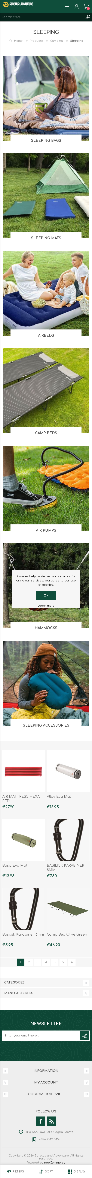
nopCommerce (54, 1162)
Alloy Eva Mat (59, 797)
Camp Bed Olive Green (67, 934)
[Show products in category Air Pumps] (46, 488)
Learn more (46, 605)
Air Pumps (46, 530)
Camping (56, 40)
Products (36, 40)
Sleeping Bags (46, 141)
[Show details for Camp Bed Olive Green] (68, 909)
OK (46, 595)
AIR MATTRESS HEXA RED (21, 799)
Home (18, 40)
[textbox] (41, 17)
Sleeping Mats (46, 238)
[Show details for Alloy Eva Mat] (68, 771)
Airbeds (46, 336)
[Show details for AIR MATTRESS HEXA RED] (23, 771)
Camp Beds (46, 433)
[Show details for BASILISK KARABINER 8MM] (68, 840)
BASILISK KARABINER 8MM (65, 868)
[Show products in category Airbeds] (46, 293)
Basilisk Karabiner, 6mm (23, 934)
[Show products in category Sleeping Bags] (46, 98)
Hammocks (46, 628)
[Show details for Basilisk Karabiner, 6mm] (23, 909)
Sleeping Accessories (46, 725)
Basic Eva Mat (14, 865)
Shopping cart (86, 6)
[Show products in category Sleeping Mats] (46, 195)
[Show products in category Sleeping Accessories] (46, 683)
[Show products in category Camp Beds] (46, 390)
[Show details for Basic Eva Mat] (23, 840)
